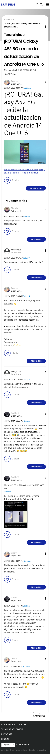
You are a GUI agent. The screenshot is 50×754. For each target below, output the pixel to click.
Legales (5, 739)
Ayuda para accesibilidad (14, 724)
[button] (41, 82)
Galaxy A (27, 88)
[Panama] (8, 4)
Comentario (36, 188)
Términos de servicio (12, 729)
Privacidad (6, 734)
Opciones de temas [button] (41, 27)
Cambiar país (22, 745)
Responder (36, 239)
